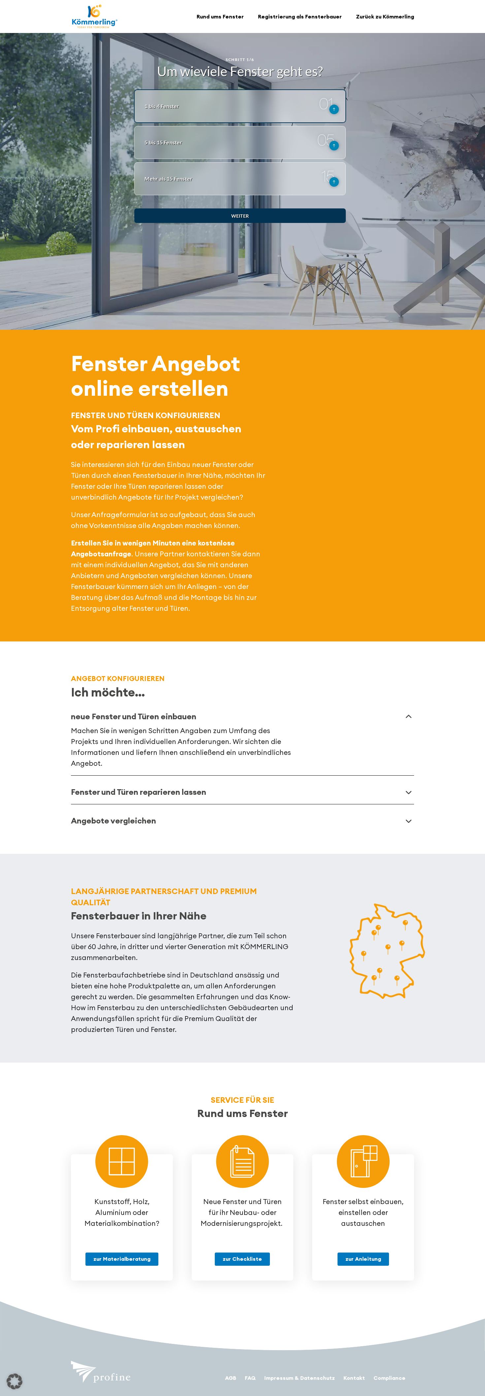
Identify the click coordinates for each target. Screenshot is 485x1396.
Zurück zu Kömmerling (385, 16)
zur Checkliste (242, 1259)
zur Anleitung (363, 1259)
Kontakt (354, 1378)
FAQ (250, 1378)
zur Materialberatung (121, 1259)
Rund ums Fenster (220, 16)
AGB (230, 1378)
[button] (14, 1381)
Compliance (389, 1378)
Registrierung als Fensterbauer (300, 16)
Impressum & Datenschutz (299, 1378)
